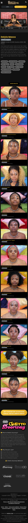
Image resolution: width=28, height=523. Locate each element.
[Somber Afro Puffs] (14, 361)
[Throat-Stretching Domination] (14, 123)
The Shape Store (5, 399)
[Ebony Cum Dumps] (20, 476)
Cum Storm (4, 214)
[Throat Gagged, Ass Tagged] (14, 229)
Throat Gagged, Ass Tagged (8, 240)
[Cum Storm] (14, 202)
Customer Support (6, 508)
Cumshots (22, 61)
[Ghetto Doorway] (7, 466)
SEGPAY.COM (10, 513)
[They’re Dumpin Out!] (14, 255)
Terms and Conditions (14, 507)
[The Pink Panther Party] (14, 308)
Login (7, 6)
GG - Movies (11, 67)
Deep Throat (5, 64)
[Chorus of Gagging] (14, 97)
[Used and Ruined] (14, 149)
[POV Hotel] (7, 485)
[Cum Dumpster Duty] (14, 282)
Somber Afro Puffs (5, 372)
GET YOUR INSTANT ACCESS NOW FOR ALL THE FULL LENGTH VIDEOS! (14, 412)
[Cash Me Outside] (14, 176)
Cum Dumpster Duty (6, 293)
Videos (6, 507)
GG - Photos (19, 67)
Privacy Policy (23, 507)
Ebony (12, 64)
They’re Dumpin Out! (6, 266)
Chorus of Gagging (5, 108)
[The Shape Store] (14, 388)
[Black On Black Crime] (7, 476)
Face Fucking (19, 64)
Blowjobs (4, 61)
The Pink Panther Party (6, 319)
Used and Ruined (5, 161)
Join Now (20, 6)
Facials (4, 67)
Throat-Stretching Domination (8, 134)
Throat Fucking (6, 72)
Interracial (16, 69)
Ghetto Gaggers (6, 69)
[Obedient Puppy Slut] (14, 335)
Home (2, 507)
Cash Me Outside (5, 187)
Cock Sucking (13, 61)
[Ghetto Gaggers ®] (13, 3)
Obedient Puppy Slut (6, 346)
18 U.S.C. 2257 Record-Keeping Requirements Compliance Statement (14, 502)
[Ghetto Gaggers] (20, 466)
